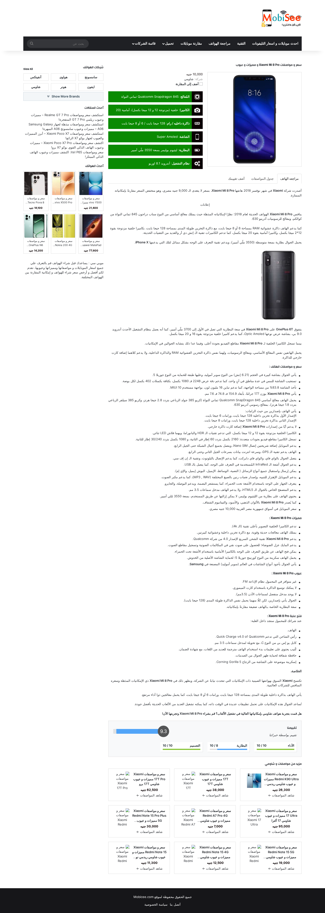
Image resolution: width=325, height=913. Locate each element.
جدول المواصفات (262, 178)
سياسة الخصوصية (155, 904)
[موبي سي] (281, 18)
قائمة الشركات (145, 43)
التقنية (241, 43)
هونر (63, 87)
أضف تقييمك (236, 178)
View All (28, 69)
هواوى (63, 77)
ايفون (91, 87)
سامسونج (91, 77)
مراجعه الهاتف (289, 178)
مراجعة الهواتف (220, 43)
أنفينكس (35, 77)
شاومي (270, 764)
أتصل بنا (175, 904)
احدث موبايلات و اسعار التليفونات (275, 43)
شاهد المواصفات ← (281, 795)
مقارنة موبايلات (191, 43)
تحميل (169, 43)
